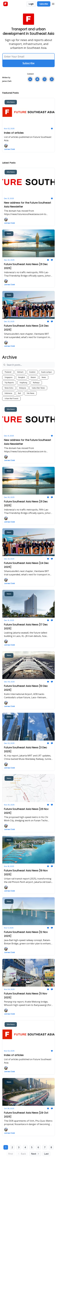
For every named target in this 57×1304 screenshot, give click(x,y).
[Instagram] (45, 79)
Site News (30, 393)
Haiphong (23, 382)
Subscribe (43, 4)
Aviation (32, 372)
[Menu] (53, 3)
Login (31, 4)
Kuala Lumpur (46, 372)
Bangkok (21, 377)
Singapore (8, 377)
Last (46, 1153)
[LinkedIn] (30, 79)
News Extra (9, 388)
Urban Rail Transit (11, 398)
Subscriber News (38, 388)
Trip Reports (9, 382)
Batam (33, 377)
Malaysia (22, 388)
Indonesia (8, 393)
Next (33, 1153)
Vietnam (20, 372)
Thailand (8, 372)
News (44, 377)
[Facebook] (37, 79)
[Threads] (52, 79)
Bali (19, 393)
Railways (36, 382)
